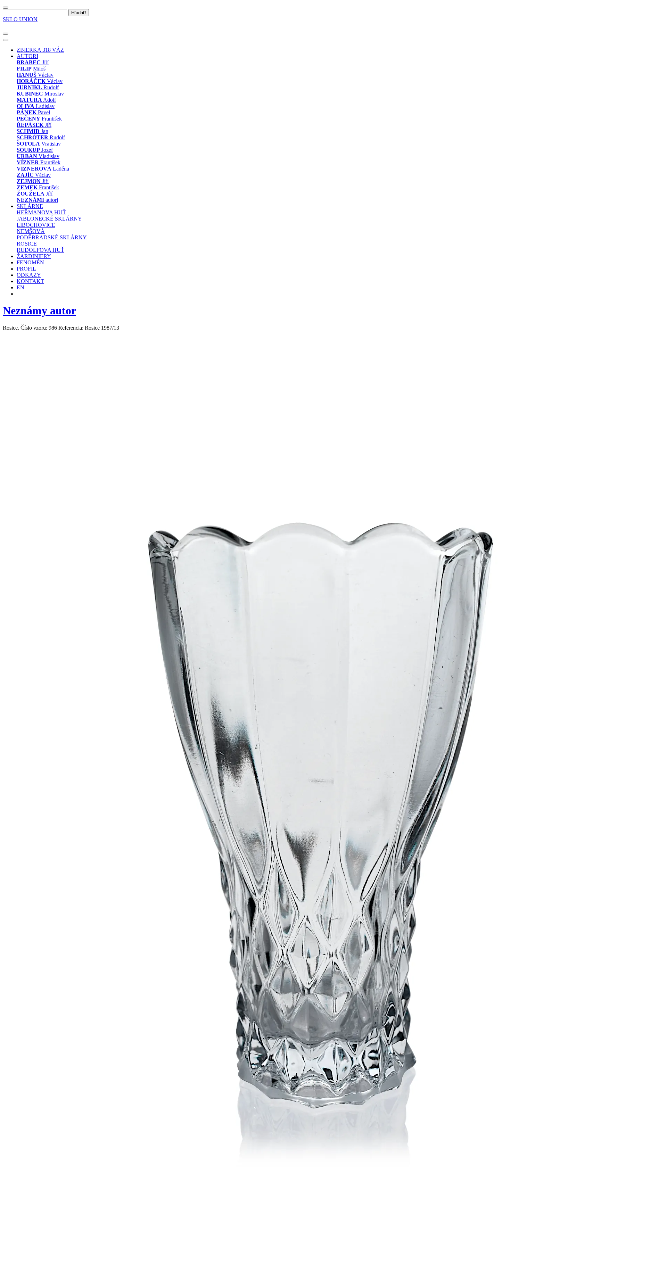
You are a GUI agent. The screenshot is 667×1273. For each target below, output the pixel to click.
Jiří (33, 62)
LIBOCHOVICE (36, 225)
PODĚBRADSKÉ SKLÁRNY (52, 237)
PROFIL (26, 269)
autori (37, 200)
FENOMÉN (30, 262)
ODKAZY (29, 275)
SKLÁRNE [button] (30, 206)
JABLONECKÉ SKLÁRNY (49, 219)
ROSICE (27, 244)
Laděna (43, 169)
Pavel (33, 112)
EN (20, 287)
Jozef (35, 150)
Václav (35, 75)
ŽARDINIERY (34, 256)
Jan (32, 131)
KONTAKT (30, 281)
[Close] (5, 8)
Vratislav (39, 144)
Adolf (36, 100)
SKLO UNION (20, 19)
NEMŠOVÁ (31, 231)
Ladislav (36, 106)
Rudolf (38, 87)
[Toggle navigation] (5, 34)
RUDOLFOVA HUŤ (40, 250)
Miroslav (40, 94)
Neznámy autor (39, 310)
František (39, 119)
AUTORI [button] (27, 56)
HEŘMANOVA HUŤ (41, 212)
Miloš (31, 69)
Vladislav (38, 156)
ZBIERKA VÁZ (40, 50)
